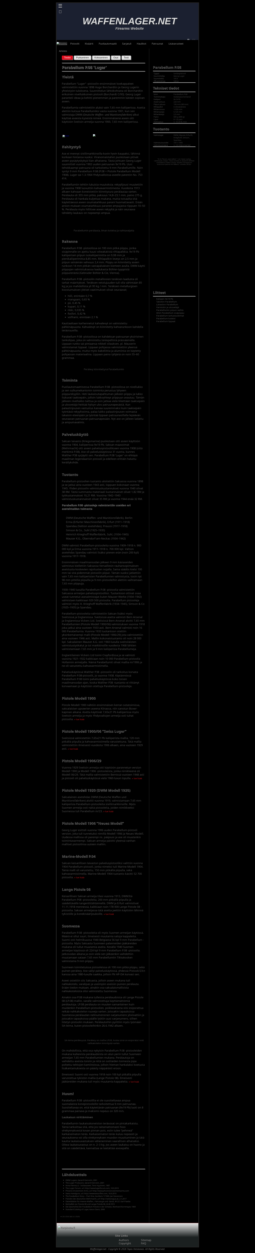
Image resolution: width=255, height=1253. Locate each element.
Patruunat (157, 43)
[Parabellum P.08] (66, 137)
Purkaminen (82, 57)
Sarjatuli (126, 43)
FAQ (143, 1243)
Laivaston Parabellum (167, 304)
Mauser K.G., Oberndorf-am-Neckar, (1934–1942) (96, 538)
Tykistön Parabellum (166, 301)
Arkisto (63, 51)
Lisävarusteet (176, 43)
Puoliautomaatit (108, 43)
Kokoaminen (101, 57)
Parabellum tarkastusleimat (170, 315)
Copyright (125, 1243)
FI (188, 39)
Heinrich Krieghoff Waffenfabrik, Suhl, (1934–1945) (97, 534)
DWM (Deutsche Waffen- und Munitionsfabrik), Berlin (99, 518)
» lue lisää (79, 719)
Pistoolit (74, 43)
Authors (124, 1240)
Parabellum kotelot (165, 318)
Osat (115, 57)
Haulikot (141, 43)
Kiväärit (89, 43)
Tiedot (67, 57)
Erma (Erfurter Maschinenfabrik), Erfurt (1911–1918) (98, 522)
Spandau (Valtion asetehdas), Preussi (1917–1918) (97, 526)
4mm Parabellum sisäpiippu (170, 312)
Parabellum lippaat (165, 321)
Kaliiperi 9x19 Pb (164, 298)
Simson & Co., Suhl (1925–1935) (85, 530)
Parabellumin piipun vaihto (170, 310)
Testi (126, 57)
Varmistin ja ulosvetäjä (167, 307)
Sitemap (146, 1240)
